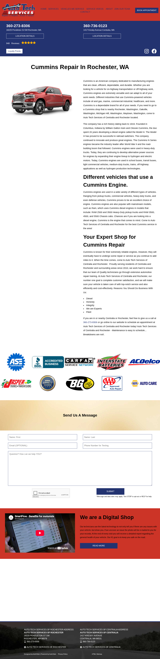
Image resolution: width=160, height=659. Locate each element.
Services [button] (53, 9)
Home (44, 9)
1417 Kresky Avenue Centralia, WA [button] (98, 30)
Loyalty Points (14, 51)
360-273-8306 (90, 322)
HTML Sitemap (97, 654)
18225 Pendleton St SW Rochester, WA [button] (23, 30)
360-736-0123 (89, 642)
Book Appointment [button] (146, 10)
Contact (85, 12)
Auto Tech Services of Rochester (46, 647)
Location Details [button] (25, 36)
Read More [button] (99, 546)
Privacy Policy (63, 654)
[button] (146, 51)
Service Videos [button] (95, 9)
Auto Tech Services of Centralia (101, 647)
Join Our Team (122, 9)
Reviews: (13, 43)
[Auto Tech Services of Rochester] (18, 10)
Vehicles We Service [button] (72, 9)
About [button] (109, 9)
